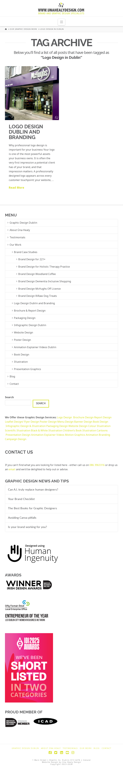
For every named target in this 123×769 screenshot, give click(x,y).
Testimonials (17, 237)
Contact (14, 384)
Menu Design (65, 421)
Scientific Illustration (18, 430)
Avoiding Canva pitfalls (22, 517)
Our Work (15, 244)
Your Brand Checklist (21, 499)
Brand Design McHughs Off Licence (39, 288)
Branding (104, 435)
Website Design (23, 332)
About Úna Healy (20, 230)
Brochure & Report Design (29, 310)
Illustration (21, 361)
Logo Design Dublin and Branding (26, 132)
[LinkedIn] (61, 752)
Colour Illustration (99, 426)
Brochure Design (83, 417)
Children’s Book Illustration (80, 430)
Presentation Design (18, 435)
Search (9, 397)
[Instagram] (72, 752)
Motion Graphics (75, 435)
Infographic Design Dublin (30, 325)
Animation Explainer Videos (47, 435)
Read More (16, 187)
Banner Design (83, 421)
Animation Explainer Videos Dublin (35, 347)
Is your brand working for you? (27, 527)
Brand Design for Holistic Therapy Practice (44, 266)
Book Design (21, 354)
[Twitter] (55, 752)
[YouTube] (67, 752)
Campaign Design (15, 439)
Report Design (102, 417)
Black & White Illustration (46, 430)
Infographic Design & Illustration (26, 426)
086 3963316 (97, 465)
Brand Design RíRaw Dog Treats (37, 296)
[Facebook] (50, 752)
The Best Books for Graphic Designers (32, 508)
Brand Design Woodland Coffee (37, 274)
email (12, 469)
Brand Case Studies (25, 252)
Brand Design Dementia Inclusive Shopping (44, 281)
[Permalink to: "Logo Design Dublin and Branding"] (32, 93)
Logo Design (65, 417)
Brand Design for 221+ (31, 259)
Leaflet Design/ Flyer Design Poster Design (31, 421)
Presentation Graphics (27, 369)
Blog (12, 376)
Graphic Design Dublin (23, 222)
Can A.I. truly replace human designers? (33, 489)
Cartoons (102, 430)
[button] (61, 22)
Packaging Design (24, 318)
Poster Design (22, 340)
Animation (92, 435)
